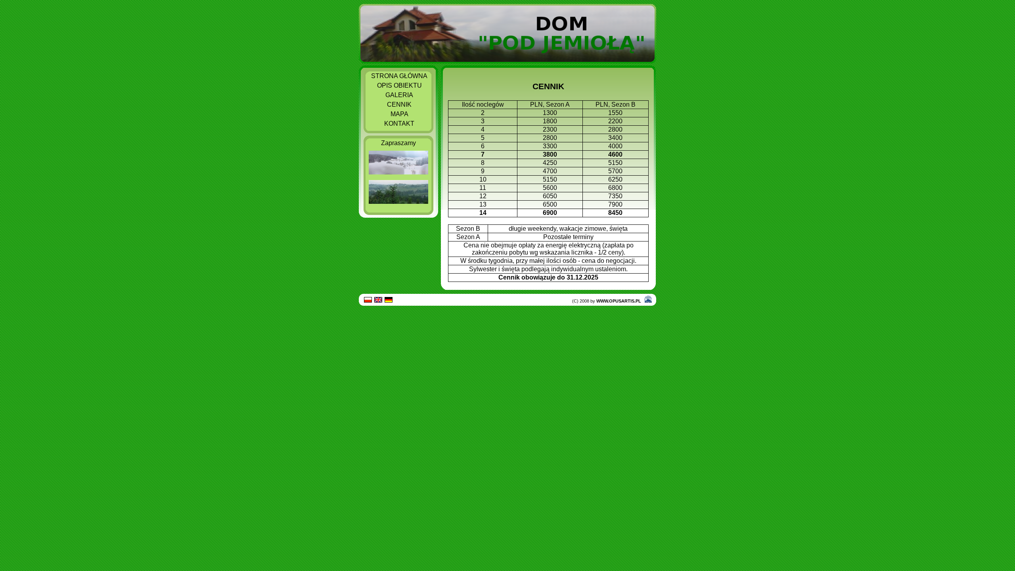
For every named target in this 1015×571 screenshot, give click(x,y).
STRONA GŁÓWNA (399, 76)
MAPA (399, 114)
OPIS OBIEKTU (399, 85)
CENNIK (399, 104)
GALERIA (399, 95)
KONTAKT (399, 123)
